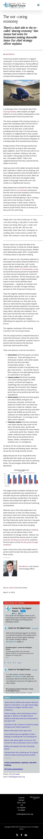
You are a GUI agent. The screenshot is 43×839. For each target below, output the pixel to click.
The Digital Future (23, 628)
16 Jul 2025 (35, 628)
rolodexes (34, 530)
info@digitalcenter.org (16, 777)
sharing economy (9, 112)
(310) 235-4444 (14, 774)
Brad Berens (10, 54)
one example (21, 190)
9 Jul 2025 (35, 670)
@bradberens (11, 642)
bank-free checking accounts (13, 540)
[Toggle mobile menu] (38, 5)
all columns (10, 588)
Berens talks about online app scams (18, 730)
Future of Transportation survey (26, 269)
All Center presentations (13, 769)
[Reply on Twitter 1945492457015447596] (5, 662)
